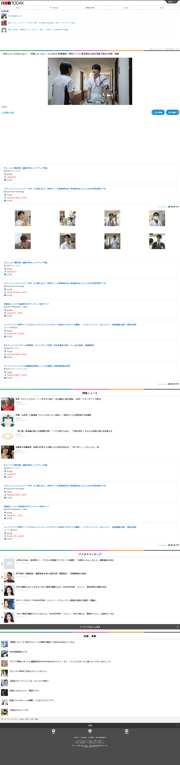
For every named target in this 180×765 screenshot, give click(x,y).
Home (53, 733)
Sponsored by (163, 207)
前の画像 (158, 112)
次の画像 (172, 112)
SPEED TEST (90, 7)
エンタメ (126, 7)
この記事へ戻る (7, 112)
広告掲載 (83, 737)
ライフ (162, 7)
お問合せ (76, 737)
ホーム (18, 7)
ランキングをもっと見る (90, 626)
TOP (90, 725)
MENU (170, 2)
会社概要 (91, 737)
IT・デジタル (54, 7)
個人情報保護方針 (101, 737)
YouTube (126, 733)
